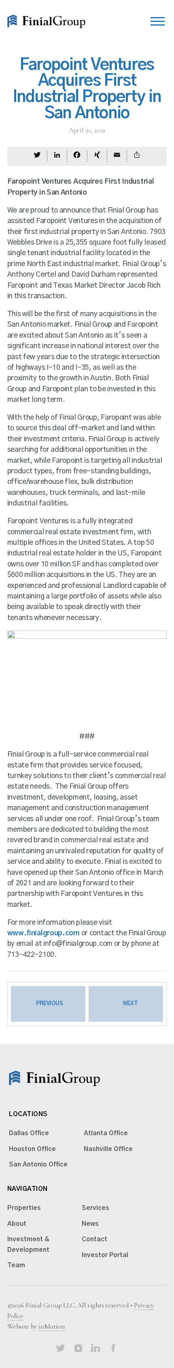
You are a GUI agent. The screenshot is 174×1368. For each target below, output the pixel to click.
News (90, 1224)
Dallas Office (29, 1133)
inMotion (51, 1326)
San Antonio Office (38, 1164)
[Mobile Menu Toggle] (158, 19)
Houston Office (32, 1149)
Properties (24, 1208)
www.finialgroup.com (43, 933)
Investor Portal (105, 1255)
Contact (94, 1239)
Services (95, 1208)
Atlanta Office (106, 1133)
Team (16, 1265)
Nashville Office (108, 1149)
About (16, 1224)
